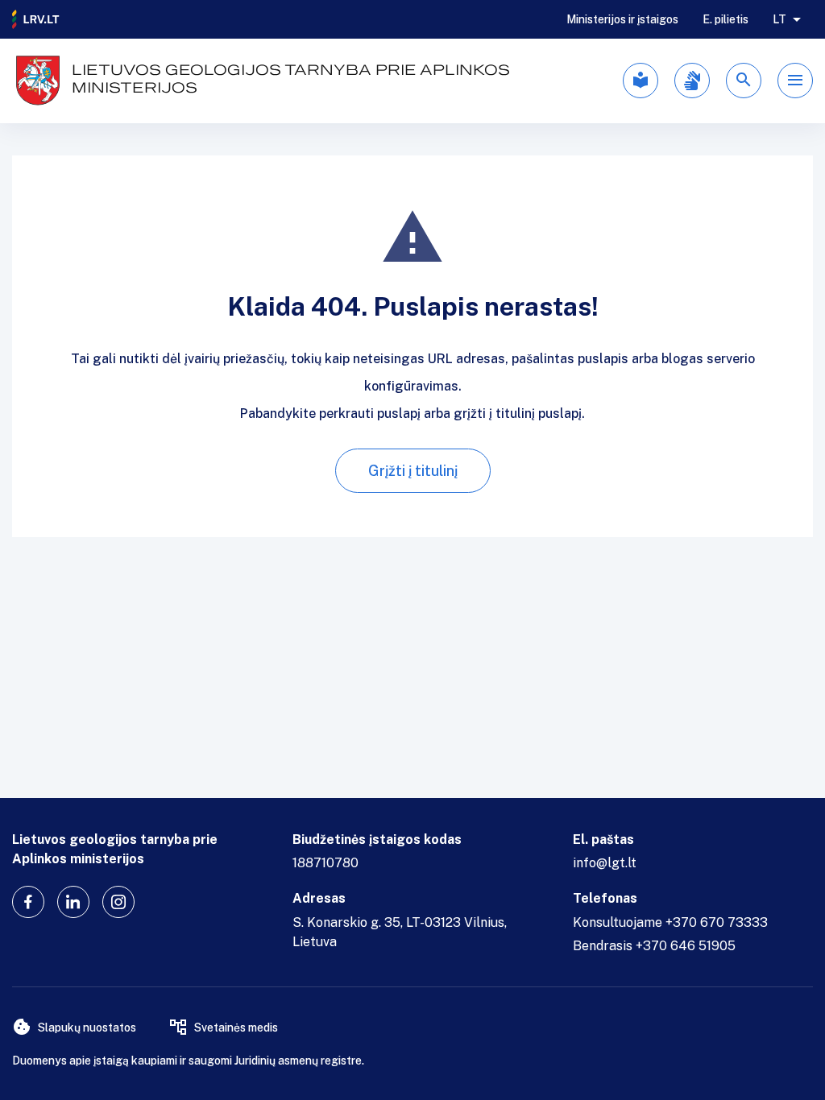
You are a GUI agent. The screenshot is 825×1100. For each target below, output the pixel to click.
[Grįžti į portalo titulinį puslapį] (36, 19)
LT (779, 19)
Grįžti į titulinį (413, 470)
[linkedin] (73, 902)
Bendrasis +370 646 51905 (654, 945)
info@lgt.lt (604, 862)
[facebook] (28, 902)
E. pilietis (725, 19)
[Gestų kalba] (692, 80)
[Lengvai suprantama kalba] (640, 80)
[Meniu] (795, 80)
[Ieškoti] (743, 80)
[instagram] (118, 902)
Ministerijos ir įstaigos (622, 19)
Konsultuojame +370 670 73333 (670, 922)
